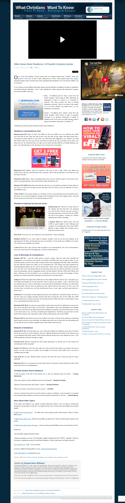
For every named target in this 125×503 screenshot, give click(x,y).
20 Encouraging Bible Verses (90, 286)
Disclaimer (105, 498)
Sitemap (93, 498)
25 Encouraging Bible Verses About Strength (94, 279)
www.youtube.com (19, 444)
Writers (67, 16)
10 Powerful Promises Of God (90, 290)
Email (38, 67)
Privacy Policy (99, 498)
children (76, 78)
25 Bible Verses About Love (22, 419)
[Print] (31, 67)
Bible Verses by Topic (25, 457)
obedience (51, 457)
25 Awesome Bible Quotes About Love (93, 283)
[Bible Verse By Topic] (96, 243)
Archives (56, 16)
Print (33, 67)
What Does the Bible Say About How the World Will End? (43, 490)
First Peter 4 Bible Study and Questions (93, 317)
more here (93, 114)
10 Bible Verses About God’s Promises (26, 425)
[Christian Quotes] (96, 266)
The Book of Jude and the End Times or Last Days (96, 334)
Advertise (110, 498)
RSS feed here (60, 478)
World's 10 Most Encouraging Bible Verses (94, 276)
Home (17, 16)
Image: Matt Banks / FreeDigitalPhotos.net (27, 453)
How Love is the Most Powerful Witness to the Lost (96, 320)
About (29, 16)
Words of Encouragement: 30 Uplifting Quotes (95, 297)
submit (66, 457)
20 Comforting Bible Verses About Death (93, 293)
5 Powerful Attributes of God (90, 331)
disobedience (41, 457)
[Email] (36, 67)
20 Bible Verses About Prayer (23, 412)
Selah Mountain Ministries (49, 449)
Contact (78, 16)
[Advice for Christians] (96, 259)
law (46, 457)
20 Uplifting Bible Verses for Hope (91, 304)
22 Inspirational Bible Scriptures (91, 300)
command (34, 457)
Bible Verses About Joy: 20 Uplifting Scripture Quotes (38, 493)
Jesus (40, 16)
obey (55, 457)
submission (60, 457)
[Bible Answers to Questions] (96, 251)
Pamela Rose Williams (22, 67)
